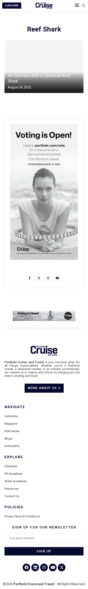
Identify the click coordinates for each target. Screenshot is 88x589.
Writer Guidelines (16, 481)
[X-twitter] (61, 567)
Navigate (15, 407)
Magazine (11, 423)
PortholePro (12, 446)
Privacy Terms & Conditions (22, 516)
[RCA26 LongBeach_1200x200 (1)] (44, 312)
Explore (14, 457)
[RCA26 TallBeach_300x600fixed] (44, 125)
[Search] (83, 5)
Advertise (11, 466)
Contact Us (12, 496)
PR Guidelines (13, 473)
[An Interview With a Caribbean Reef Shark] (44, 66)
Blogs (8, 438)
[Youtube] (53, 567)
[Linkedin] (35, 567)
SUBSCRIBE (12, 5)
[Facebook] (26, 567)
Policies (14, 507)
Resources (12, 488)
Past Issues (12, 431)
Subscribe (11, 416)
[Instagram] (44, 567)
